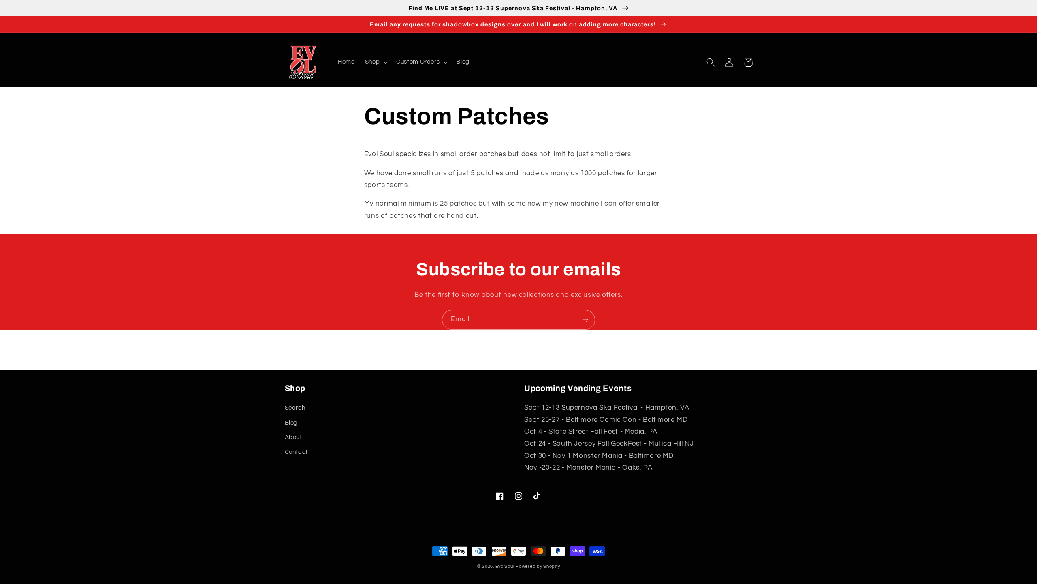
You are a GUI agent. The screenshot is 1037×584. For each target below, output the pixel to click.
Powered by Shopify (538, 566)
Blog (291, 423)
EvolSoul (504, 566)
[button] (375, 62)
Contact (296, 452)
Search (295, 408)
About (293, 437)
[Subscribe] (585, 320)
